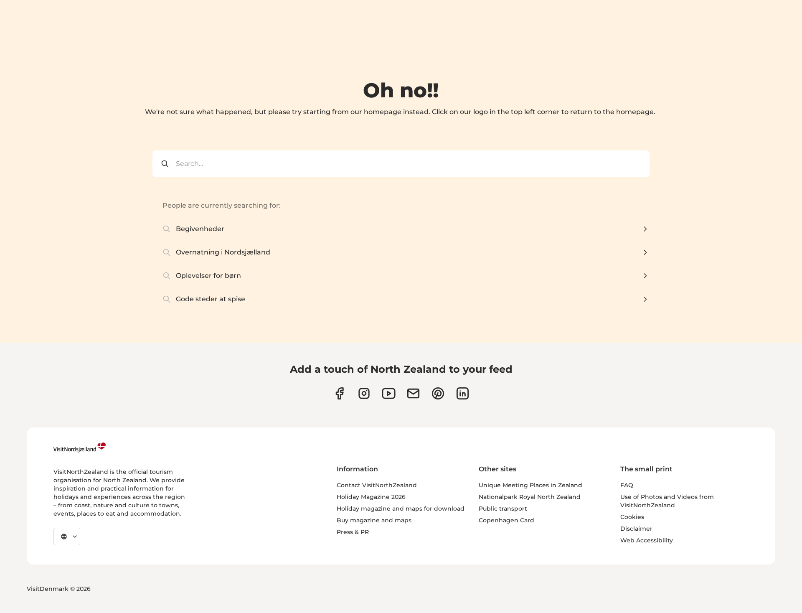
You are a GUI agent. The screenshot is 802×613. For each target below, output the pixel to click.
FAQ (626, 485)
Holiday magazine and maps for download (400, 508)
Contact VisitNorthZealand (377, 485)
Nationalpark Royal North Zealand (530, 497)
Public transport (503, 508)
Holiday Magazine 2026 (371, 497)
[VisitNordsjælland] (79, 448)
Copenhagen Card (506, 520)
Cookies (632, 517)
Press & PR (353, 532)
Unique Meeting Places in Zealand (530, 485)
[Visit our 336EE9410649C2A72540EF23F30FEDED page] (413, 393)
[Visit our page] (339, 393)
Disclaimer (636, 528)
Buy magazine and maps (374, 520)
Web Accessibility (646, 540)
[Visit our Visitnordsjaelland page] (388, 393)
